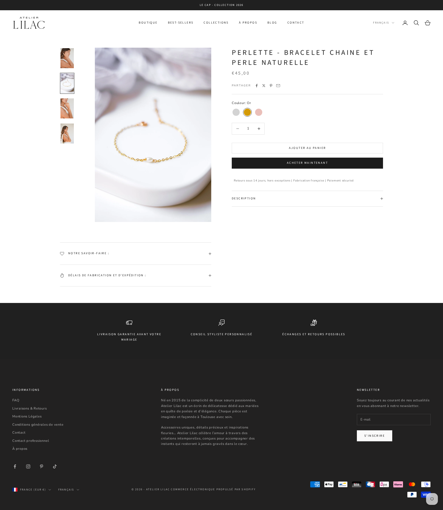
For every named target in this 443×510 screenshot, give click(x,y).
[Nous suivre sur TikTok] (54, 466)
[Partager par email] (278, 86)
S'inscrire (374, 436)
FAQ (15, 400)
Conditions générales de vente (38, 424)
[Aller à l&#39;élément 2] (67, 83)
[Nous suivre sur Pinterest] (41, 466)
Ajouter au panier (307, 148)
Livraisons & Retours (29, 408)
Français (381, 23)
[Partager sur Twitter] (264, 86)
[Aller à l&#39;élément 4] (67, 133)
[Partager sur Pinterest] (271, 86)
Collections (216, 23)
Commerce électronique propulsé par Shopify (213, 489)
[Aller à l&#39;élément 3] (67, 108)
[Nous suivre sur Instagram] (28, 466)
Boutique (148, 23)
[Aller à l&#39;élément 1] (67, 58)
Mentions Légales (27, 416)
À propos (248, 23)
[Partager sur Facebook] (257, 86)
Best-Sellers (181, 23)
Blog (272, 23)
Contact (295, 23)
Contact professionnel (30, 440)
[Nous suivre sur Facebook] (14, 466)
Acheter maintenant (307, 163)
